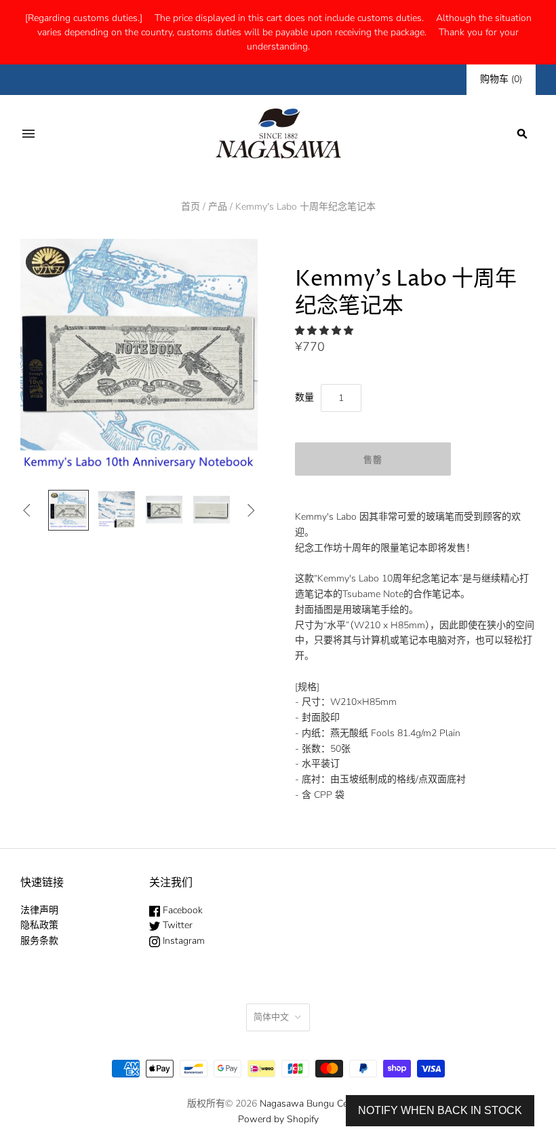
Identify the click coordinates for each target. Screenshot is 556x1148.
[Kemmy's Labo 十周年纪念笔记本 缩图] (68, 510)
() (501, 79)
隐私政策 (39, 925)
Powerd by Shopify (278, 1119)
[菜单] (28, 134)
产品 (217, 206)
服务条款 (39, 940)
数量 (304, 397)
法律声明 (39, 910)
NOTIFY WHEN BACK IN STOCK (440, 1110)
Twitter (176, 925)
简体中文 (271, 1017)
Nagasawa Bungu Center (312, 1103)
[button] (325, 330)
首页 (190, 206)
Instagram (182, 940)
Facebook (181, 910)
